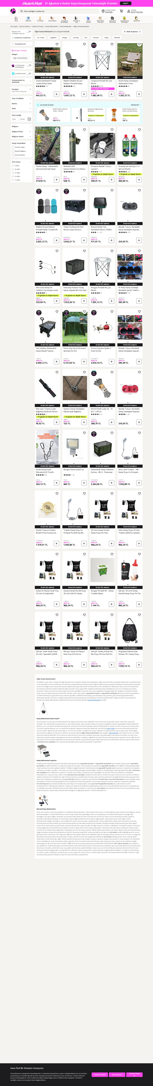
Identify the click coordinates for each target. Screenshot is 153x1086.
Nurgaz (64, 37)
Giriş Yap (139, 12)
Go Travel (40, 37)
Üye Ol (133, 12)
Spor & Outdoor (24, 26)
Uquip (106, 37)
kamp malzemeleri (94, 700)
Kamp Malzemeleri (51, 26)
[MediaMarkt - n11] (76, 3)
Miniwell (117, 37)
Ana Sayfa (13, 26)
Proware (96, 37)
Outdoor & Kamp (37, 26)
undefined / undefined (22, 38)
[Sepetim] (121, 11)
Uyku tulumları (113, 733)
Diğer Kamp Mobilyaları (81, 26)
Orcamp (76, 37)
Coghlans (53, 37)
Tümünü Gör (135, 105)
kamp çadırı (110, 728)
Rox (85, 37)
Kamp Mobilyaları (65, 26)
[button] (45, 74)
